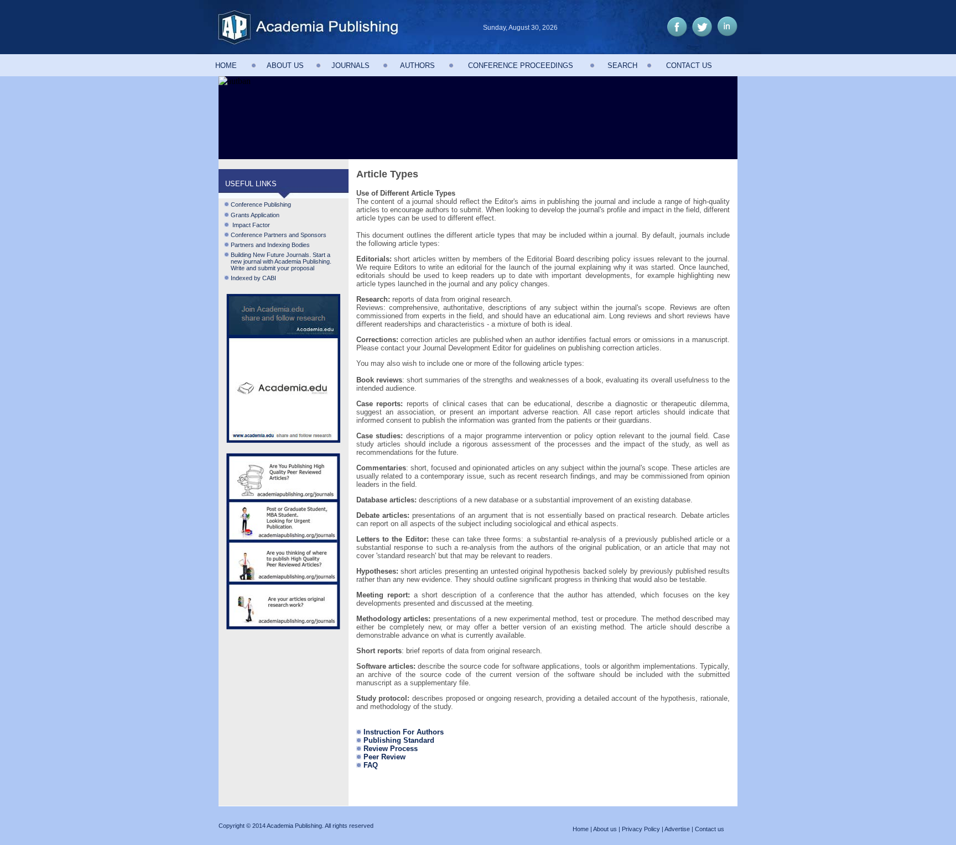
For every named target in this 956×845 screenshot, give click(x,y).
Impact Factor (250, 225)
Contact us (709, 829)
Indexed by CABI (253, 278)
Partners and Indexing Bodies (270, 245)
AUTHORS (417, 65)
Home (581, 829)
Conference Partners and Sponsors (278, 235)
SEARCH (622, 65)
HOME (226, 65)
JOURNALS (350, 65)
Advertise (677, 829)
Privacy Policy (641, 829)
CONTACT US (689, 65)
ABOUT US (285, 65)
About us (605, 829)
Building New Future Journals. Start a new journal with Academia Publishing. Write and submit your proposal (277, 261)
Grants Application (255, 215)
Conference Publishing (261, 204)
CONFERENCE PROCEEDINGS (520, 65)
